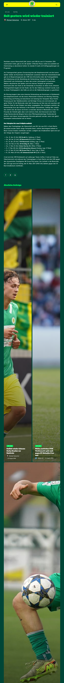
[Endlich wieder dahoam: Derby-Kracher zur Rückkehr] (18, 325)
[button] (7, 4)
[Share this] (5, 175)
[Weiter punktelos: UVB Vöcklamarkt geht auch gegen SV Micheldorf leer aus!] (46, 325)
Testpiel (15, 12)
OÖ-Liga (7, 12)
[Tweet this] (10, 175)
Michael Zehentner (13, 20)
